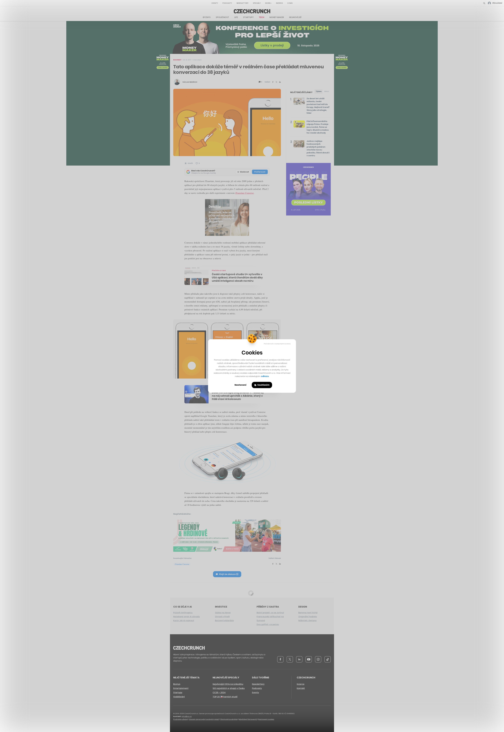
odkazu (265, 376)
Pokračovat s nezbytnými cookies (277, 344)
